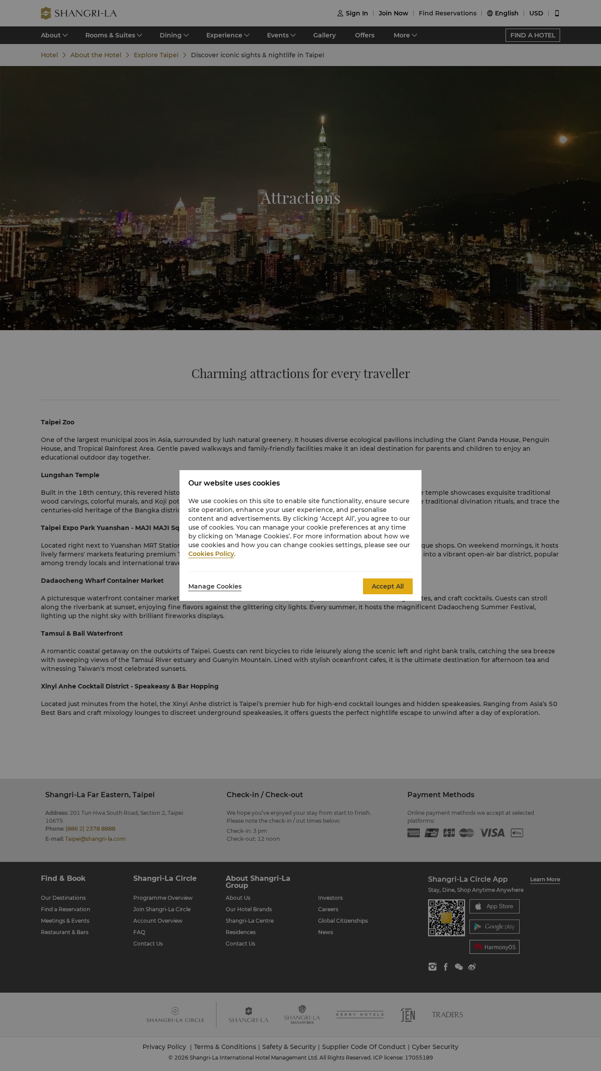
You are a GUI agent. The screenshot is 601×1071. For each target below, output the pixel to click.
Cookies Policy (211, 554)
